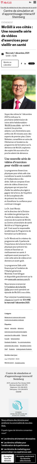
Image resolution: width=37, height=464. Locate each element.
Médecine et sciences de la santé (15, 317)
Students (12, 349)
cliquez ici (9, 300)
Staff (6, 349)
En (30, 2)
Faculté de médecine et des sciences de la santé (19, 8)
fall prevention (15, 339)
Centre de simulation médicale (14, 320)
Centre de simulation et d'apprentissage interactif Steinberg (18, 13)
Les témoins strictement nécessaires (19, 439)
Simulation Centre (25, 346)
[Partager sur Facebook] (21, 64)
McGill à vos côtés (13, 125)
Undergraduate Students (24, 349)
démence (21, 328)
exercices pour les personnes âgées (16, 332)
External (24, 335)
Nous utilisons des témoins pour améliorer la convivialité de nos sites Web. (16, 423)
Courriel (18, 391)
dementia (13, 328)
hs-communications (24, 342)
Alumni (7, 328)
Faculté (7, 339)
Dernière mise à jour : (11, 355)
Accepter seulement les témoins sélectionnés (25, 458)
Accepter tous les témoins (8, 458)
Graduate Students (11, 342)
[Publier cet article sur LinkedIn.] (25, 64)
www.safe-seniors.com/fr (19, 279)
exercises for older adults (12, 335)
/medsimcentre (20, 363)
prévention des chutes (11, 346)
